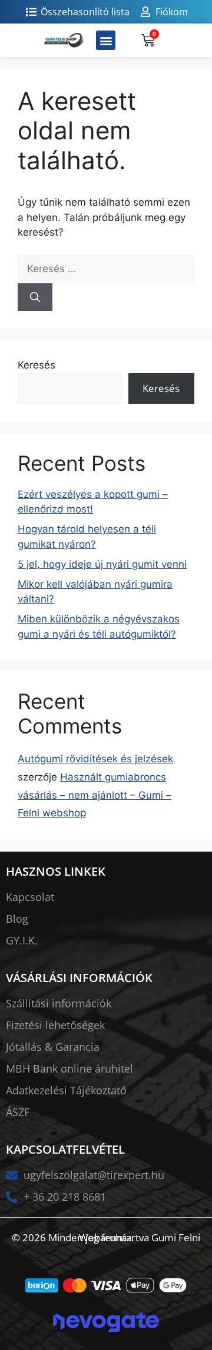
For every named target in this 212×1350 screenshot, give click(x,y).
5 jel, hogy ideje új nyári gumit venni (102, 564)
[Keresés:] (106, 268)
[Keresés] (35, 297)
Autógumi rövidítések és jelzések (95, 759)
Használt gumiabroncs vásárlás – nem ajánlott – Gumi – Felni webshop (94, 795)
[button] (105, 40)
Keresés (36, 365)
